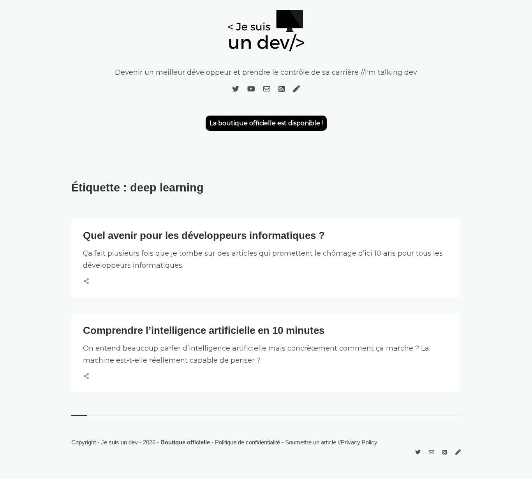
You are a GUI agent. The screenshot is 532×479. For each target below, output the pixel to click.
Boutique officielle (185, 442)
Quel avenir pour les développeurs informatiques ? (204, 235)
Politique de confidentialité (247, 442)
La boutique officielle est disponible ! (266, 123)
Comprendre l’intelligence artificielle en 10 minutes (203, 330)
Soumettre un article (310, 442)
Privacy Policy (359, 442)
